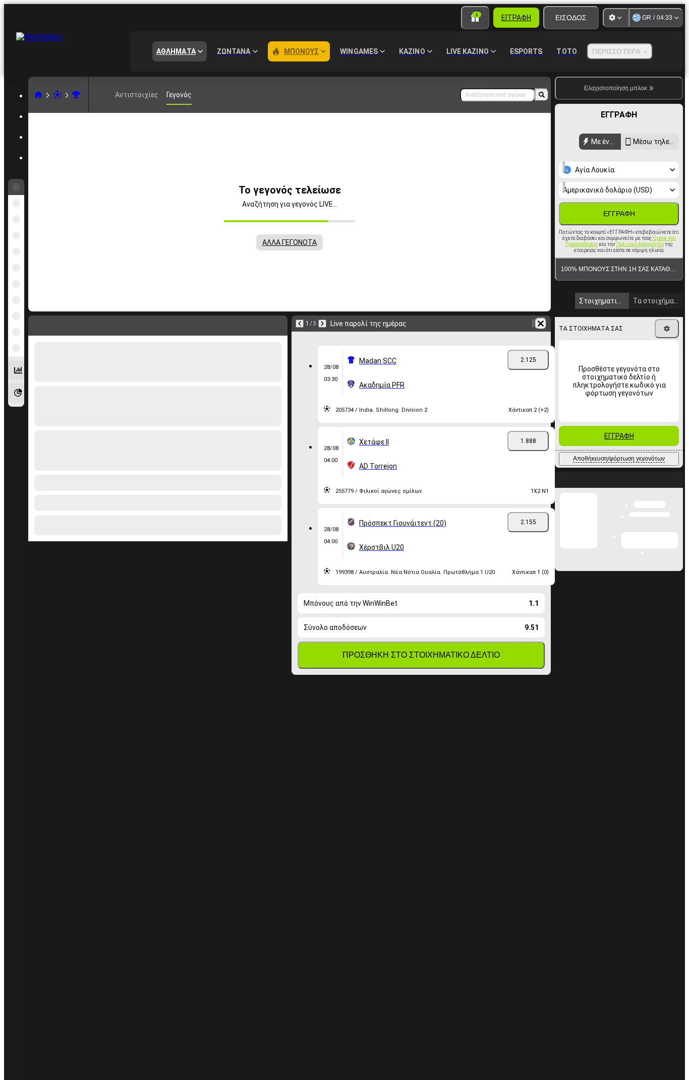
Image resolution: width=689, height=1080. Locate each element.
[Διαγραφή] (541, 323)
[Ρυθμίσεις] (615, 17)
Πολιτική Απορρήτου (640, 266)
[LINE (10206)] (38, 95)
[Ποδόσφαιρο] (57, 95)
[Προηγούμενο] (300, 324)
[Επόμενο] (322, 324)
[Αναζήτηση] (542, 94)
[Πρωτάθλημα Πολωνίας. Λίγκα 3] (76, 95)
